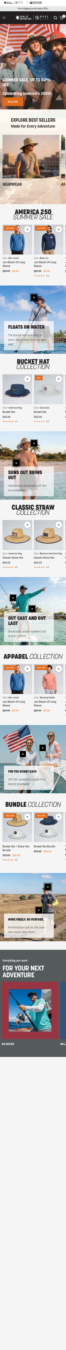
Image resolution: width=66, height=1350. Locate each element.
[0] (60, 17)
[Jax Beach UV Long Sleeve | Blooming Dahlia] (48, 679)
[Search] (55, 17)
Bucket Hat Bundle (44, 846)
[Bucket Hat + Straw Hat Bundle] (17, 827)
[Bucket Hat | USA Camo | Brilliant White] (48, 389)
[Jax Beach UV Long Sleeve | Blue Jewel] (17, 239)
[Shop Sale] (33, 66)
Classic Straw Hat (13, 557)
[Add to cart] (27, 229)
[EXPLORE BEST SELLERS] (31, 157)
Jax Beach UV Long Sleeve (14, 264)
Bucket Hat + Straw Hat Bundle (16, 848)
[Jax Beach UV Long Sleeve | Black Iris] (48, 239)
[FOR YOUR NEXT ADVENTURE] (30, 1010)
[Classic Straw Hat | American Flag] (17, 535)
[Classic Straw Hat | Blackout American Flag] (48, 535)
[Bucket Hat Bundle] (48, 827)
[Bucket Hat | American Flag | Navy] (17, 389)
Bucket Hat (9, 412)
